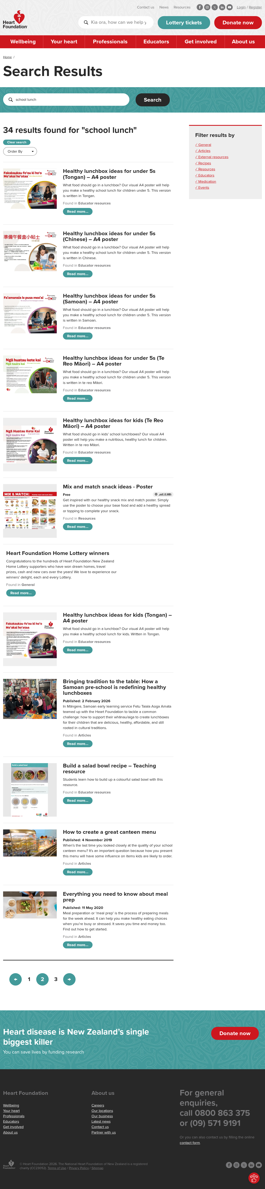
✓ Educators (204, 175)
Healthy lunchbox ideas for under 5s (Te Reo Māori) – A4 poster (113, 361)
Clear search (16, 142)
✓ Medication (205, 181)
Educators (156, 41)
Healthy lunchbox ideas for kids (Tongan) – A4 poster (117, 618)
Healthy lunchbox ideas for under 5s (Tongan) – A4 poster (109, 174)
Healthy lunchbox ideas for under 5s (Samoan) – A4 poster (109, 298)
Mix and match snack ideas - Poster (108, 486)
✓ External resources (211, 157)
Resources (182, 7)
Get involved (201, 41)
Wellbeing (23, 41)
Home (7, 57)
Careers (98, 1105)
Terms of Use (57, 1168)
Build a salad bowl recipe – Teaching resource (109, 768)
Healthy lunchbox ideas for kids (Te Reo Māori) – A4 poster (113, 423)
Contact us (145, 7)
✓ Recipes (203, 163)
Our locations (102, 1110)
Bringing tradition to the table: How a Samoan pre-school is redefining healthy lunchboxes (114, 687)
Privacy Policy (79, 1168)
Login (241, 7)
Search (152, 99)
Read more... (77, 211)
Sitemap (97, 1168)
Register (255, 7)
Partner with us (104, 1132)
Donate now (238, 22)
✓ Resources (205, 169)
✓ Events (202, 187)
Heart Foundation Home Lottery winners (57, 553)
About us (243, 41)
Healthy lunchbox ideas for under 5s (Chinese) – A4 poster (109, 236)
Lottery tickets (184, 22)
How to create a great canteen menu (109, 832)
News (164, 7)
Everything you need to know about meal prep (115, 897)
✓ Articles (202, 150)
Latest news (101, 1121)
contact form (190, 1142)
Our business (102, 1116)
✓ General (203, 145)
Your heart (64, 41)
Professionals (110, 41)
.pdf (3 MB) (164, 494)
